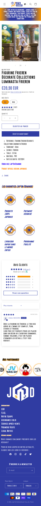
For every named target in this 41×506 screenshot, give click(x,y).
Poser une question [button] (20, 293)
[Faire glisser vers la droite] (25, 65)
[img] (9, 315)
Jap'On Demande (17, 502)
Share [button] (6, 175)
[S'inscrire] (31, 470)
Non (13, 102)
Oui (5, 102)
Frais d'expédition (16, 92)
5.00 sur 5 (26, 269)
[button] (4, 4)
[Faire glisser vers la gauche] (15, 65)
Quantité (5, 114)
